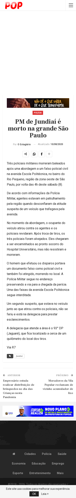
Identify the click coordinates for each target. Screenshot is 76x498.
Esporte (18, 473)
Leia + (45, 494)
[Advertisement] (38, 53)
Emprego (58, 463)
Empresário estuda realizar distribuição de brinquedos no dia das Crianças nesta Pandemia (18, 389)
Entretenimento (40, 473)
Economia (19, 463)
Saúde (62, 454)
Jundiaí (19, 356)
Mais (60, 473)
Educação (39, 463)
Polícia (38, 113)
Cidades (30, 454)
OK (34, 493)
